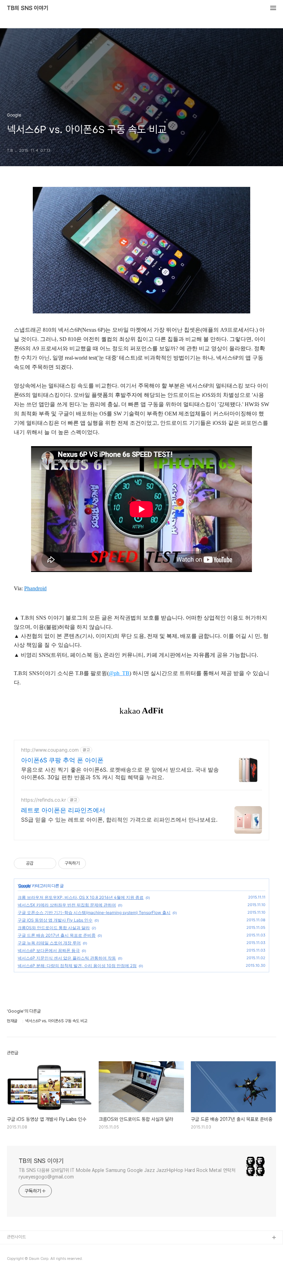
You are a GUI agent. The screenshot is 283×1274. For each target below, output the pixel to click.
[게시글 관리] (48, 863)
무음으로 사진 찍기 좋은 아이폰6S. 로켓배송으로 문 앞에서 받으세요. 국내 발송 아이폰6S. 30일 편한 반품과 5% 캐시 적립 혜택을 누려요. (120, 773)
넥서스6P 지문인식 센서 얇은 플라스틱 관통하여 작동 (67, 958)
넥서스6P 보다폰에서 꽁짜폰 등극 (49, 950)
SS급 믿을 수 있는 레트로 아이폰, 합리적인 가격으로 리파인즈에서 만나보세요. (119, 819)
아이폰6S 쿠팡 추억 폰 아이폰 (62, 760)
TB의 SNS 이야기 (27, 8)
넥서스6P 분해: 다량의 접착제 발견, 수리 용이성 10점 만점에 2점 (77, 965)
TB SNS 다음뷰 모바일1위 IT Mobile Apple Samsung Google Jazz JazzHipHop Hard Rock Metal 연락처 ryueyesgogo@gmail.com (127, 1173)
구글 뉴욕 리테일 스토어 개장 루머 (49, 942)
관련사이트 (16, 1237)
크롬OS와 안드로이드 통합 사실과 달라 (54, 927)
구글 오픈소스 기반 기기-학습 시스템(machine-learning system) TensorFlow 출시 (94, 912)
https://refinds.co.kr (43, 800)
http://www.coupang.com (50, 750)
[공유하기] (40, 863)
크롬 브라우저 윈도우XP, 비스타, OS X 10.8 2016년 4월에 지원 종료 (81, 897)
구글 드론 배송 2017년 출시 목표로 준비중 (57, 935)
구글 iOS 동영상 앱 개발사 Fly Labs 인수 (55, 920)
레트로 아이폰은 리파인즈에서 (63, 810)
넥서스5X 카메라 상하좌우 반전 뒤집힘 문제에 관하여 (67, 904)
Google (24, 885)
